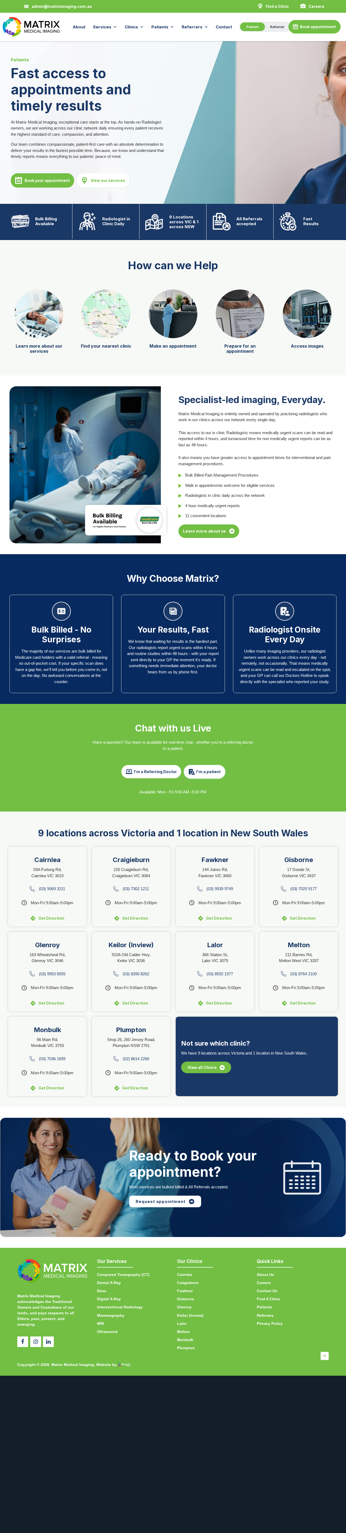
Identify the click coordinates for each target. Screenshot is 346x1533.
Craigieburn (188, 1283)
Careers (264, 1283)
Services (102, 26)
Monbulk (185, 1340)
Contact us (267, 1291)
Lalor (182, 1323)
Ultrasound (107, 1331)
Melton (183, 1331)
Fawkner (185, 1291)
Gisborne (185, 1299)
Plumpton (186, 1348)
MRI (100, 1323)
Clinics (131, 26)
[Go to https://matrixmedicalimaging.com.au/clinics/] (106, 321)
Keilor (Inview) (190, 1315)
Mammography (110, 1315)
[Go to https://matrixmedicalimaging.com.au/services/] (39, 323)
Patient (252, 27)
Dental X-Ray (109, 1283)
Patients (159, 26)
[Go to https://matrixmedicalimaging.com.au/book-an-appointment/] (173, 321)
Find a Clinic (268, 1299)
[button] (57, 6)
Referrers (192, 26)
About (79, 26)
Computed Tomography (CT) (123, 1274)
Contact (224, 26)
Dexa (101, 1291)
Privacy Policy (270, 1323)
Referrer (277, 27)
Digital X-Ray (109, 1299)
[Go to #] (240, 323)
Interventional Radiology (120, 1307)
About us (265, 1274)
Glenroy (184, 1307)
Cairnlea (184, 1274)
